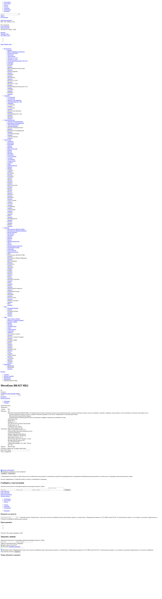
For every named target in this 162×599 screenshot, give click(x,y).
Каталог (3, 371)
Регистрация (4, 17)
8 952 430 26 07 (5, 26)
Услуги (6, 5)
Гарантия (6, 8)
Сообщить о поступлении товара (10, 393)
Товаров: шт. (5, 34)
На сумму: (5, 35)
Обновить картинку (14, 546)
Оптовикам (7, 9)
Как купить (7, 3)
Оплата (6, 6)
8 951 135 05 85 (5, 28)
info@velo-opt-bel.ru (6, 20)
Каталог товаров (9, 376)
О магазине (7, 2)
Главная (6, 374)
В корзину (4, 397)
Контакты (7, 11)
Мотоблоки (7, 377)
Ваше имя (4, 450)
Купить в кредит (5, 398)
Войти (2, 16)
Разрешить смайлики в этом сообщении (14, 471)
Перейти (9, 67)
